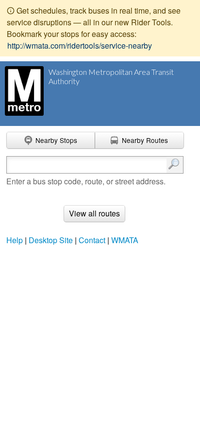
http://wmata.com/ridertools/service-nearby (79, 45)
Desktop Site (51, 240)
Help (14, 240)
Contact (92, 240)
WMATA (124, 240)
